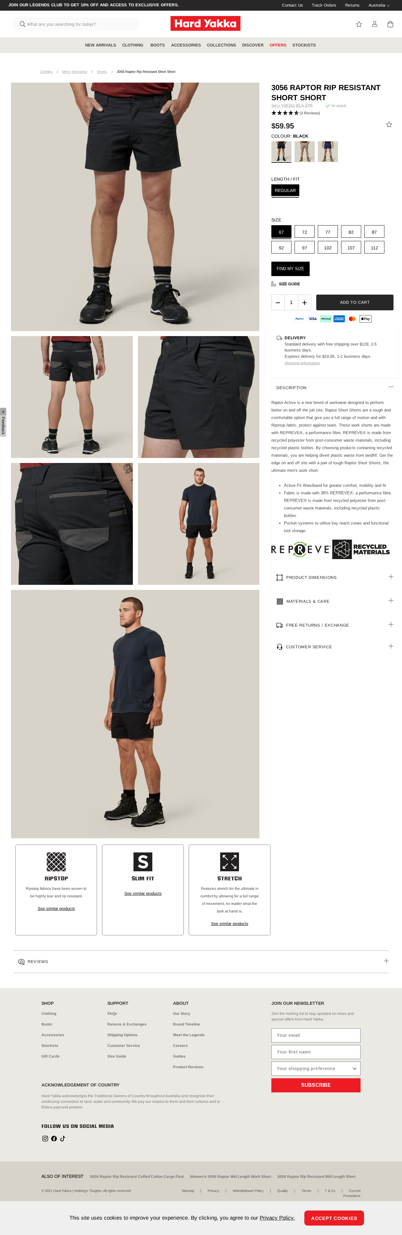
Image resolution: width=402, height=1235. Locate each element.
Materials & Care (307, 601)
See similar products (56, 908)
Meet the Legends (189, 1035)
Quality (282, 1191)
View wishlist (359, 24)
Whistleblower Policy (248, 1191)
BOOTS (157, 45)
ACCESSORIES (186, 45)
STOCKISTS (304, 45)
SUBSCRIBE (316, 1085)
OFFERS (278, 45)
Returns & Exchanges (127, 1024)
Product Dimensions (311, 577)
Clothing (46, 71)
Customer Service (309, 647)
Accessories (52, 1035)
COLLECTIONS (221, 45)
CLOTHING (133, 45)
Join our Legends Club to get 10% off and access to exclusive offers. (93, 5)
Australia (377, 5)
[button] (295, 113)
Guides (179, 1056)
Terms (306, 1191)
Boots (46, 1024)
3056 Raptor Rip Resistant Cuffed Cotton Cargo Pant (137, 1176)
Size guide (289, 284)
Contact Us (292, 5)
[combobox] (76, 24)
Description (291, 387)
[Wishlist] (389, 125)
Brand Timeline (186, 1024)
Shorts (102, 71)
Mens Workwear (74, 71)
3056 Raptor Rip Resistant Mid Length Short (316, 1176)
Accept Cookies (334, 1218)
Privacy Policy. (277, 1218)
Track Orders (324, 5)
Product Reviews (188, 1067)
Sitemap (188, 1191)
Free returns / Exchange (317, 625)
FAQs (112, 1013)
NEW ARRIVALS (100, 45)
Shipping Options (122, 1035)
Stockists (49, 1045)
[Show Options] (354, 1068)
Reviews (38, 961)
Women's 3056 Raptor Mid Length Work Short (230, 1176)
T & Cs (330, 1191)
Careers (180, 1045)
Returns (352, 5)
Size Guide (116, 1056)
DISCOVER (252, 45)
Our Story (181, 1013)
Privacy (213, 1191)
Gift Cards (50, 1056)
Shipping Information (302, 363)
